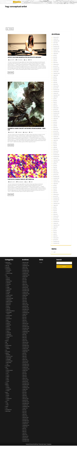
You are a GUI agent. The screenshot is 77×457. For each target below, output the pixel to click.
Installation (8, 365)
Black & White (9, 281)
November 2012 (56, 199)
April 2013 (55, 190)
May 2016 (55, 124)
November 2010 (56, 243)
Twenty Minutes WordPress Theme (34, 444)
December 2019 (56, 46)
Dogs (7, 404)
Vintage (8, 337)
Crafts (7, 343)
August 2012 (55, 205)
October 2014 (55, 158)
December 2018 (56, 68)
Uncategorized (8, 409)
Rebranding (8, 362)
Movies (7, 384)
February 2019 (56, 64)
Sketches (8, 323)
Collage (7, 287)
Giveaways (8, 351)
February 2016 (56, 129)
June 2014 (55, 165)
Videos (7, 400)
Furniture (8, 271)
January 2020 (55, 44)
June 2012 (55, 208)
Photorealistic (9, 315)
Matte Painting (9, 301)
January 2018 (55, 87)
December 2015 (56, 133)
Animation (8, 267)
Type (7, 364)
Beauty (7, 340)
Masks (7, 383)
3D (7, 276)
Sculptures (8, 321)
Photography (9, 312)
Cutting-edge (8, 288)
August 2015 (55, 140)
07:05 (30, 59)
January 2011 (55, 239)
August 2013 (55, 183)
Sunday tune (9, 398)
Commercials (9, 263)
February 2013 (56, 194)
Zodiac (7, 381)
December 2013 (56, 176)
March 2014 (55, 170)
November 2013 (56, 178)
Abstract (8, 277)
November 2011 (56, 221)
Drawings (8, 292)
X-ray (7, 339)
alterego (24, 132)
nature (7, 376)
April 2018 (55, 82)
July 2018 (55, 77)
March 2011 (55, 236)
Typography (8, 334)
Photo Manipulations (10, 310)
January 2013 (55, 196)
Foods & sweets (9, 370)
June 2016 (55, 122)
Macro (8, 313)
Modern (8, 306)
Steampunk (8, 324)
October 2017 (55, 93)
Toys (7, 408)
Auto (7, 368)
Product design (9, 360)
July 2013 (55, 185)
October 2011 (55, 223)
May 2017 (55, 102)
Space (7, 406)
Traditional (8, 332)
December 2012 (56, 198)
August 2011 (55, 226)
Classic (7, 285)
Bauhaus (8, 279)
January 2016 (55, 131)
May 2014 (55, 167)
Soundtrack (8, 389)
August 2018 (55, 75)
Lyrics (7, 396)
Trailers (8, 390)
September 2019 (56, 51)
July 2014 (55, 163)
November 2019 (56, 48)
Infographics (8, 299)
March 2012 (55, 214)
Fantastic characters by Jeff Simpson (21, 179)
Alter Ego (7, 265)
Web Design (8, 411)
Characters (8, 284)
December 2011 (56, 219)
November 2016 (56, 113)
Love (7, 373)
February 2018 (56, 86)
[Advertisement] (38, 18)
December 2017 (56, 89)
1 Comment (18, 132)
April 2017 (55, 104)
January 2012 (55, 217)
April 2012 (55, 212)
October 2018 (55, 71)
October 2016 (55, 114)
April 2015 (55, 147)
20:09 (30, 181)
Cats (7, 403)
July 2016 (55, 120)
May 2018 (55, 80)
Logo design (8, 357)
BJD (6, 342)
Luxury (7, 375)
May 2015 (55, 145)
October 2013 (55, 180)
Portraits (8, 317)
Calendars (8, 282)
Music (7, 392)
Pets (6, 401)
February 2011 (56, 237)
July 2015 (55, 142)
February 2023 (56, 37)
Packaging (8, 359)
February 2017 (56, 107)
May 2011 (55, 232)
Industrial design (9, 298)
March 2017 (55, 105)
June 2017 (55, 100)
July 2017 (55, 98)
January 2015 (55, 152)
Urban (7, 379)
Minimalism (8, 303)
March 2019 (55, 62)
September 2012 (56, 203)
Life (6, 367)
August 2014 (55, 161)
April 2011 (55, 234)
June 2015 (55, 143)
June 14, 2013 (11, 60)
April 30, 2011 (11, 132)
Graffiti (7, 293)
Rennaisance (9, 318)
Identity (7, 353)
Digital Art (8, 290)
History (7, 371)
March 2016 (55, 127)
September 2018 (56, 73)
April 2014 (55, 169)
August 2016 (55, 118)
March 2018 (55, 84)
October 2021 (55, 39)
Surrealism (8, 329)
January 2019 (55, 66)
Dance (7, 393)
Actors (7, 385)
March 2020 (55, 42)
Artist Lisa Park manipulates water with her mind (24, 57)
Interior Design (9, 273)
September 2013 (56, 181)
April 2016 (55, 125)
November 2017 (56, 91)
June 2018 (55, 78)
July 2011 (55, 228)
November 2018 (56, 69)
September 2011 (56, 225)
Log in (54, 252)
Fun (6, 350)
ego (25, 59)
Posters (8, 387)
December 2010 (56, 241)
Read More (10, 72)
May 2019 (55, 58)
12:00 (30, 132)
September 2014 (56, 160)
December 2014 (56, 154)
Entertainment (8, 345)
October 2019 (55, 49)
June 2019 (55, 57)
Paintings (8, 307)
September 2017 (56, 95)
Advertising (8, 262)
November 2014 (56, 156)
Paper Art (8, 309)
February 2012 (56, 216)
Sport (7, 378)
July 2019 (55, 55)
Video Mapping (9, 335)
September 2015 (56, 138)
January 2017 (55, 109)
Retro (7, 320)
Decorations (8, 270)
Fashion (7, 347)
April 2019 (55, 60)
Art (6, 275)
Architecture (8, 268)
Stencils (8, 326)
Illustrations (8, 296)
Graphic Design (9, 295)
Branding (8, 354)
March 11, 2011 (12, 181)
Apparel (8, 348)
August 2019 (55, 53)
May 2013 (55, 189)
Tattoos (8, 331)
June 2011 (55, 230)
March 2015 (55, 149)
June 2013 (55, 187)
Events (7, 395)
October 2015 (55, 136)
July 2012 (55, 207)
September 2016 (56, 116)
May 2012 (55, 210)
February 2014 (56, 172)
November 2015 (56, 134)
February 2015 (56, 151)
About (24, 453)
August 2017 (55, 96)
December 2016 (56, 111)
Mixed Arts (8, 304)
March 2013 (55, 192)
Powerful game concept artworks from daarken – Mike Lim (26, 129)
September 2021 (56, 40)
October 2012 (55, 201)
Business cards (9, 356)
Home (24, 449)
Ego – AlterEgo (10, 28)
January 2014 (55, 174)
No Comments (18, 60)
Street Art (8, 328)
